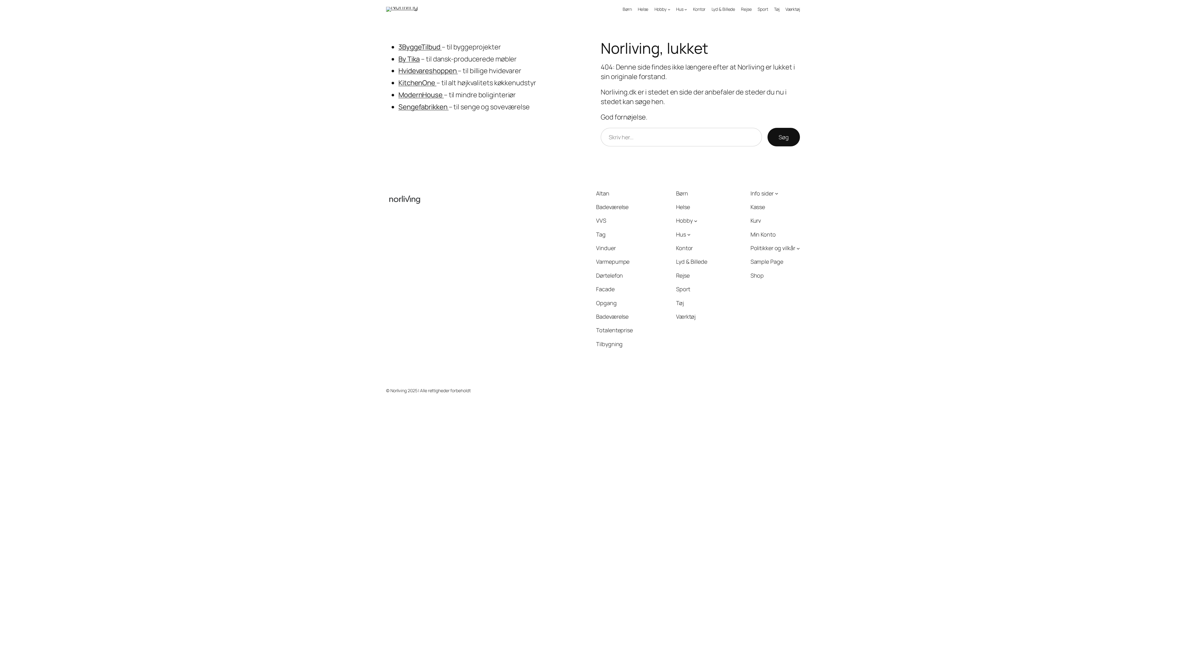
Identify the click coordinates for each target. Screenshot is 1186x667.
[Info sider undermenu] (776, 193)
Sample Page (767, 261)
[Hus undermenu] (685, 9)
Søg (784, 137)
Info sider (762, 193)
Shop (757, 275)
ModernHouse (421, 94)
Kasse (758, 207)
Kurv (756, 220)
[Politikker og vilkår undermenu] (798, 248)
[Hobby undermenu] (669, 9)
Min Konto (763, 234)
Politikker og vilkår (773, 248)
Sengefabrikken (423, 106)
